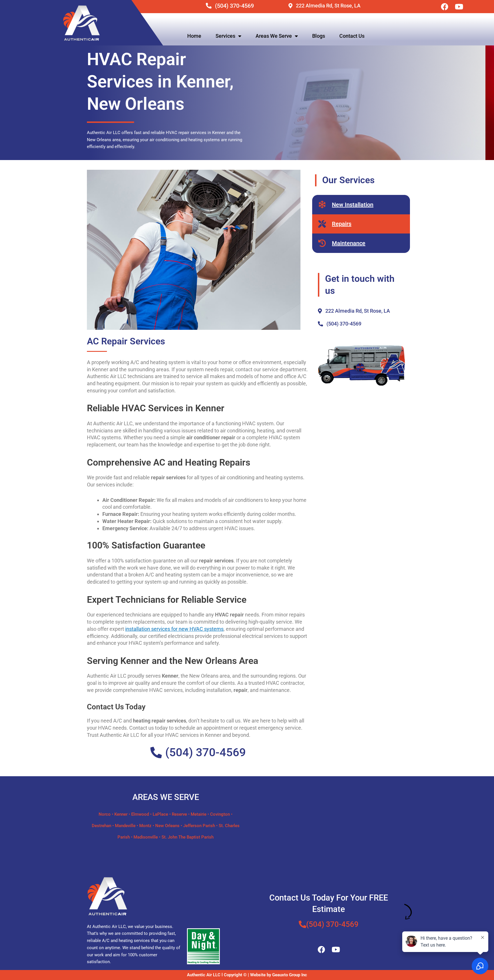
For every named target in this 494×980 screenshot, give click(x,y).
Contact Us (351, 36)
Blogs (318, 36)
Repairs (341, 223)
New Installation (352, 204)
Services (225, 36)
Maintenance (348, 243)
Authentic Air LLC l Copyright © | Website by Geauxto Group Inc (247, 974)
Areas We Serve (274, 36)
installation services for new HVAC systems (174, 629)
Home (194, 36)
